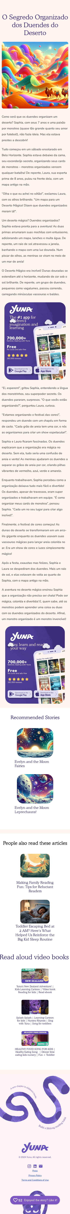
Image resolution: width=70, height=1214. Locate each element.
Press (35, 1170)
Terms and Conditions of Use (35, 1180)
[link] (19, 370)
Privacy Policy (35, 1175)
